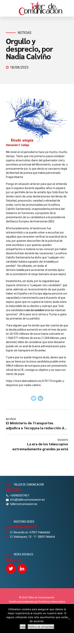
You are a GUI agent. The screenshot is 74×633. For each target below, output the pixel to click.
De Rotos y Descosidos (52, 601)
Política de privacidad (41, 626)
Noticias (24, 33)
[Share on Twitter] (33, 398)
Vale (22, 626)
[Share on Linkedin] (40, 398)
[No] (69, 619)
